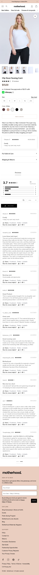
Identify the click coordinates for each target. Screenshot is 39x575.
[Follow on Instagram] (8, 560)
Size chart (34, 97)
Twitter (19, 223)
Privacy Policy (6, 564)
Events (4, 513)
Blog (3, 522)
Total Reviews (33, 183)
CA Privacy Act (6, 567)
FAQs (3, 533)
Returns (4, 539)
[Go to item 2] (11, 70)
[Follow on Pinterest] (13, 560)
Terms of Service (16, 564)
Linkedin (24, 223)
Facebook (13, 223)
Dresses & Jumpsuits (28, 10)
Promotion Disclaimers (9, 542)
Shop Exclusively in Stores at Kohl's (12, 510)
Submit (34, 501)
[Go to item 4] (24, 70)
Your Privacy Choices (8, 554)
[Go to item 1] (5, 70)
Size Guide (5, 545)
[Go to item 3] (17, 70)
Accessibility (26, 564)
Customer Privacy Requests (10, 551)
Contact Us (5, 536)
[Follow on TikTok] (19, 560)
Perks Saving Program (9, 516)
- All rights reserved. (19, 571)
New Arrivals (15, 10)
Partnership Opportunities (10, 547)
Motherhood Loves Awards (10, 519)
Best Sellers (5, 10)
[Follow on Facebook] (3, 560)
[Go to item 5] (30, 70)
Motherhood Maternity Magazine (12, 525)
